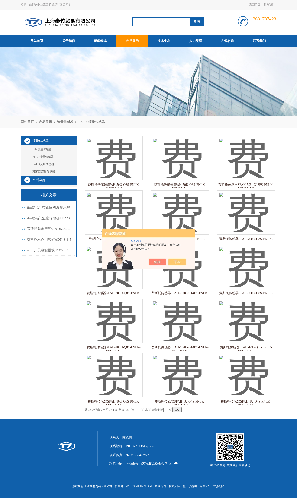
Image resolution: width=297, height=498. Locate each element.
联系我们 (269, 4)
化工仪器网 (190, 486)
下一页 (140, 409)
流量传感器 (65, 122)
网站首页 (36, 41)
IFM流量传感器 (42, 149)
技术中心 (164, 41)
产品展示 (132, 41)
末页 (148, 409)
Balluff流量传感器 (43, 164)
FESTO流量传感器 (91, 122)
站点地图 (219, 486)
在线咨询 (227, 41)
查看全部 (38, 180)
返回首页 (254, 4)
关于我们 (68, 41)
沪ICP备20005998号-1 (139, 486)
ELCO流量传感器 (43, 156)
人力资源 (195, 41)
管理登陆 (205, 486)
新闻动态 (100, 41)
